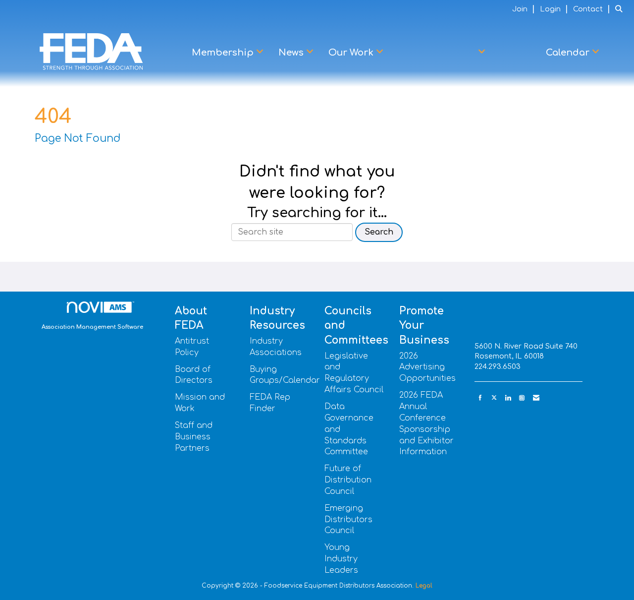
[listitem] (524, 8)
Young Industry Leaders (341, 559)
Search (379, 232)
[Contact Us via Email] (536, 398)
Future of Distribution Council (347, 480)
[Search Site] (621, 8)
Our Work (352, 53)
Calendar (569, 53)
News (292, 53)
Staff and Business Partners (193, 437)
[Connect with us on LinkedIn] (508, 398)
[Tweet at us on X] (494, 398)
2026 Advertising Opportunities (427, 367)
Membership (224, 53)
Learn (515, 52)
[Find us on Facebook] (480, 398)
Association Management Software (92, 327)
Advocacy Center (437, 53)
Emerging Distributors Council (348, 520)
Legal (424, 585)
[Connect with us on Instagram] (522, 398)
